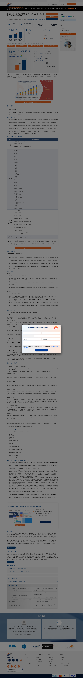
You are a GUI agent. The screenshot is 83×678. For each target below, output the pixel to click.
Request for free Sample (41, 350)
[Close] (60, 326)
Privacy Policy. (52, 346)
